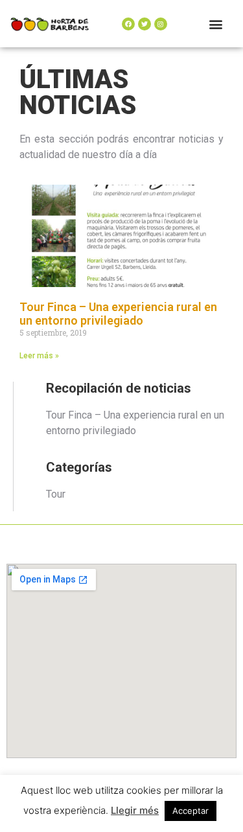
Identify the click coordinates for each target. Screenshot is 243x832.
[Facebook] (128, 23)
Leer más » (39, 355)
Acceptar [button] (190, 810)
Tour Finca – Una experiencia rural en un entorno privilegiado (118, 314)
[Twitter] (144, 23)
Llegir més (135, 810)
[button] (216, 23)
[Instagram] (160, 23)
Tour (55, 494)
